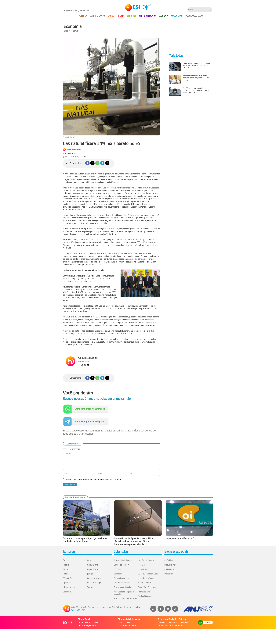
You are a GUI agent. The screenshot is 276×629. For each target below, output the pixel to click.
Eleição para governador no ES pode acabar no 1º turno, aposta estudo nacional (196, 65)
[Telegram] (102, 163)
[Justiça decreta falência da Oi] (189, 518)
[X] (92, 163)
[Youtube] (88, 364)
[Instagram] (82, 364)
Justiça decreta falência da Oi (180, 538)
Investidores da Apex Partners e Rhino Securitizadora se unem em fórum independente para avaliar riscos (134, 541)
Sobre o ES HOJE (78, 610)
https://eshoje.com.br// (84, 361)
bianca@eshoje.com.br (127, 625)
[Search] (210, 9)
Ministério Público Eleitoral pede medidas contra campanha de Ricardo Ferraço (196, 78)
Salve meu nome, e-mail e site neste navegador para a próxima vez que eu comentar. (93, 479)
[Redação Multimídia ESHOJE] (64, 149)
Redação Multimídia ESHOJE (74, 149)
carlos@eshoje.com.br (87, 625)
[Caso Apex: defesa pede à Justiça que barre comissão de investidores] (86, 518)
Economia (73, 26)
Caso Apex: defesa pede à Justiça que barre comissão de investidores (85, 540)
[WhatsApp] (97, 163)
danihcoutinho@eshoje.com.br (170, 625)
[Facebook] (87, 163)
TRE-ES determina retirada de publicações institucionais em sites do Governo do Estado (197, 90)
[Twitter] (175, 609)
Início (65, 30)
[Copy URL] (107, 163)
